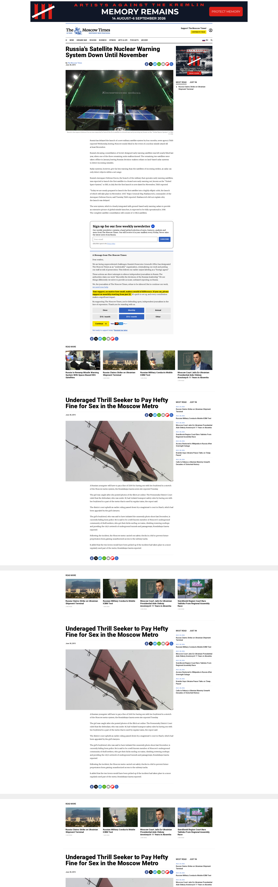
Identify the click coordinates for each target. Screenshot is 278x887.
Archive (144, 40)
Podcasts (134, 40)
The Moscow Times (75, 63)
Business (103, 40)
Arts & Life (122, 40)
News (72, 40)
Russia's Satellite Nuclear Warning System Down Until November (113, 52)
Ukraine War (82, 40)
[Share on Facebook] (147, 64)
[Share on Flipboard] (167, 64)
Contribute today (198, 32)
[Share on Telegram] (155, 64)
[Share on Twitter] (151, 64)
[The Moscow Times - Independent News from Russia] (88, 30)
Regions (93, 40)
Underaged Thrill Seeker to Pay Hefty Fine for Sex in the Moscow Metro (117, 403)
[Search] (211, 40)
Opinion (112, 40)
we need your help (100, 287)
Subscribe (164, 239)
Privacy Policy (111, 243)
